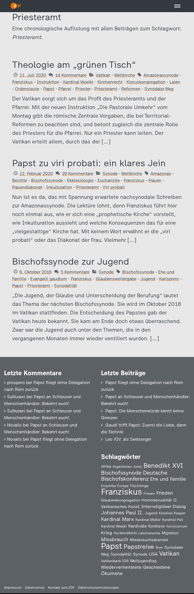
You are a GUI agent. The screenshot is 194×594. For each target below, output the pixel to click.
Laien (174, 81)
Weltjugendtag (143, 560)
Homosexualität (156, 499)
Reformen (130, 88)
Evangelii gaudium (48, 278)
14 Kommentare (70, 75)
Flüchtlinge (139, 486)
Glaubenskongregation (120, 500)
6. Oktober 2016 (35, 271)
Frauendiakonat (27, 187)
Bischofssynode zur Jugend (70, 261)
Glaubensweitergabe (116, 278)
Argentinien (122, 466)
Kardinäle (137, 525)
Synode (110, 173)
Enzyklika (108, 486)
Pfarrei (64, 88)
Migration (170, 533)
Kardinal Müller (148, 519)
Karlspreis (169, 278)
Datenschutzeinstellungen (98, 587)
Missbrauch (114, 539)
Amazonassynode (160, 75)
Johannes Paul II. (122, 513)
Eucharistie (109, 180)
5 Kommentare (75, 271)
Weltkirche (124, 75)
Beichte (19, 180)
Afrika (106, 466)
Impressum (12, 587)
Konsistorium (176, 526)
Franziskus (22, 81)
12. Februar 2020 (36, 173)
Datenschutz (34, 587)
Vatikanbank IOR (115, 561)
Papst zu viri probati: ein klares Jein (89, 163)
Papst (48, 88)
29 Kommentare (77, 173)
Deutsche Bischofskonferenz (134, 475)
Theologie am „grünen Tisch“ (74, 64)
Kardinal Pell (172, 520)
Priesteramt (105, 88)
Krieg (106, 532)
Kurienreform (125, 533)
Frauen (155, 180)
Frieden (164, 493)
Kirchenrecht (110, 81)
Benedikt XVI (163, 465)
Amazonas (161, 173)
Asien (137, 467)
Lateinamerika (149, 533)
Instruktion (48, 81)
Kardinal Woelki (78, 81)
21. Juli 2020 (32, 75)
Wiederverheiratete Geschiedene (135, 567)
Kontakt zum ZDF (61, 587)
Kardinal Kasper (172, 513)
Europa (123, 486)
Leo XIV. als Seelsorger (128, 439)
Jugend (147, 278)
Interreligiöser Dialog (163, 506)
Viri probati (114, 187)
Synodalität (65, 285)
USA (153, 554)
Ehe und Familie (168, 479)
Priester (82, 88)
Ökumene (112, 573)
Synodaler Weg (159, 88)
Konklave (156, 526)
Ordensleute (27, 88)
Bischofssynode (47, 180)
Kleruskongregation (146, 81)
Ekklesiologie (80, 180)
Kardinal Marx (117, 519)
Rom (159, 547)
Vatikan (103, 75)
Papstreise (139, 546)
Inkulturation (59, 187)
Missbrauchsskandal (149, 539)
